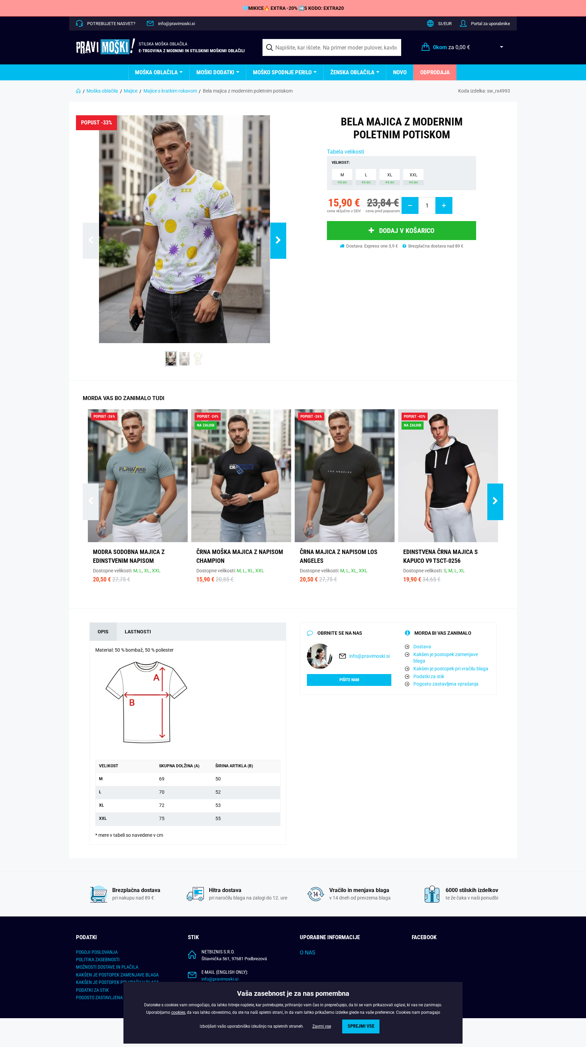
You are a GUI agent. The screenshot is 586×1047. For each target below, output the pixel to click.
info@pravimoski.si (176, 23)
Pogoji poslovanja (97, 952)
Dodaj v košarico (406, 230)
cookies (178, 1012)
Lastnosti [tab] (138, 631)
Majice (130, 91)
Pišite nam (349, 679)
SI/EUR (445, 23)
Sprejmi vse (361, 1026)
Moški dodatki (215, 72)
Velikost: (341, 162)
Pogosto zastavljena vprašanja (445, 684)
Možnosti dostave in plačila (107, 967)
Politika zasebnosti (98, 959)
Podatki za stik (428, 676)
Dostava (422, 646)
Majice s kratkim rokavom (170, 91)
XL (389, 178)
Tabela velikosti (345, 152)
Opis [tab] (103, 631)
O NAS (307, 952)
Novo (400, 72)
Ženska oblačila (352, 72)
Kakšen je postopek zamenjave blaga (445, 658)
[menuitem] (159, 72)
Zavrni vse (321, 1026)
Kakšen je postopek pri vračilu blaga (450, 668)
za (451, 47)
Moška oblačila (156, 72)
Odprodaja (435, 72)
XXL (413, 178)
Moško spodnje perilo (282, 72)
